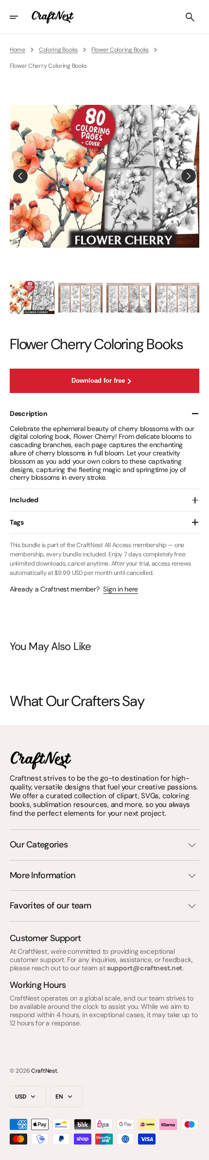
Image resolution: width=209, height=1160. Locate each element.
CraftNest (44, 1071)
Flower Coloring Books (120, 49)
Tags (17, 522)
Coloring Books (58, 49)
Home (17, 49)
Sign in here (120, 589)
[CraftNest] (53, 17)
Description (29, 413)
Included (24, 499)
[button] (20, 17)
